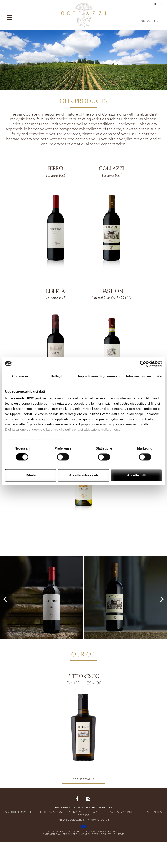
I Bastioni (111, 291)
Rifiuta (31, 475)
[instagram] (88, 799)
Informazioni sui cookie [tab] (144, 376)
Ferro (55, 169)
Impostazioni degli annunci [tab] (99, 376)
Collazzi (111, 169)
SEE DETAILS (83, 779)
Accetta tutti (136, 475)
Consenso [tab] (20, 376)
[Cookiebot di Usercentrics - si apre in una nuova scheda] (143, 363)
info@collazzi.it (71, 819)
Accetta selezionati (83, 475)
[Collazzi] (83, 15)
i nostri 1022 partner (30, 398)
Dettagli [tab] (57, 376)
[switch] (63, 457)
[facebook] (77, 799)
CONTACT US (148, 21)
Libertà (55, 291)
